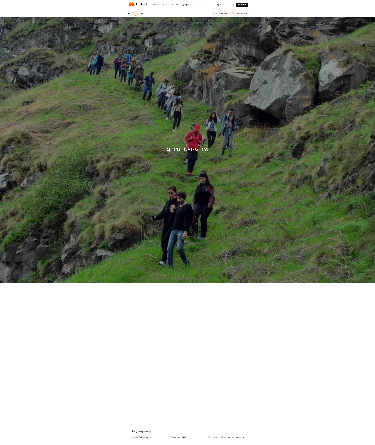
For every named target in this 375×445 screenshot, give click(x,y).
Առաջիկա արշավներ (181, 5)
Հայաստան (199, 5)
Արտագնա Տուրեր (160, 5)
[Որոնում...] (233, 5)
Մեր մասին (220, 5)
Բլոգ (210, 5)
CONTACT (242, 5)
